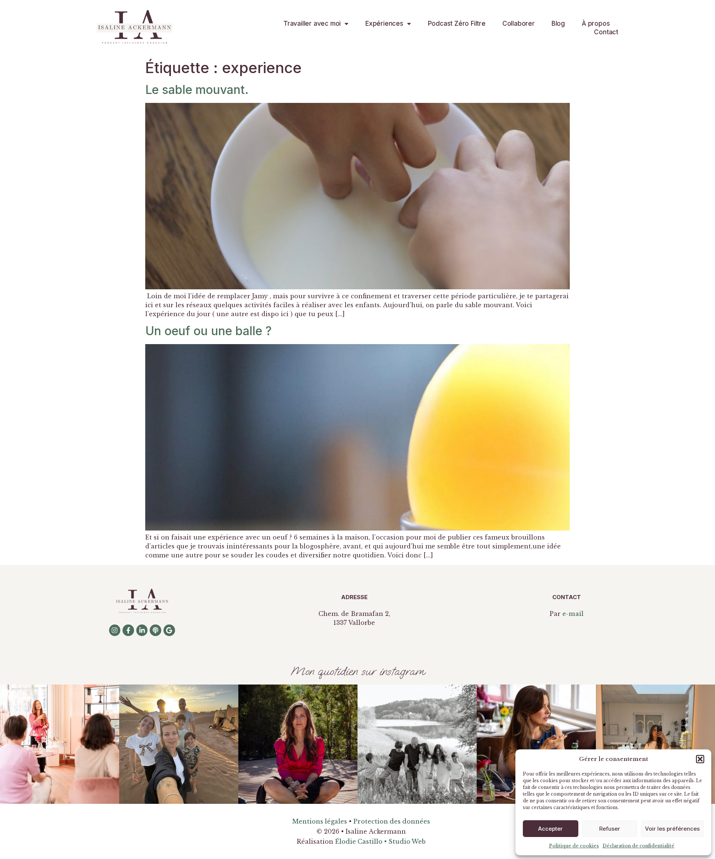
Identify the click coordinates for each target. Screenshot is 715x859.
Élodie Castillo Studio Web (380, 841)
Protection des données (391, 821)
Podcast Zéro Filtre (457, 23)
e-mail (573, 613)
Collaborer (518, 23)
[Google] (169, 630)
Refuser (609, 828)
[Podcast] (155, 630)
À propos (596, 23)
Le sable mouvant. (197, 89)
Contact (606, 32)
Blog (558, 23)
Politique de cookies (574, 846)
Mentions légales (319, 821)
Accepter (550, 828)
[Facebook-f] (128, 630)
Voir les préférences (672, 828)
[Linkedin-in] (142, 630)
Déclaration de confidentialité (638, 846)
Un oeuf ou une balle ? (208, 331)
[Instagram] (115, 630)
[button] (700, 759)
